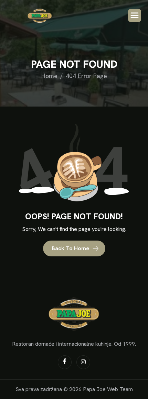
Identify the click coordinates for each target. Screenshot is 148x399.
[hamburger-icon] (134, 15)
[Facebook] (65, 362)
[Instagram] (83, 362)
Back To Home (71, 248)
